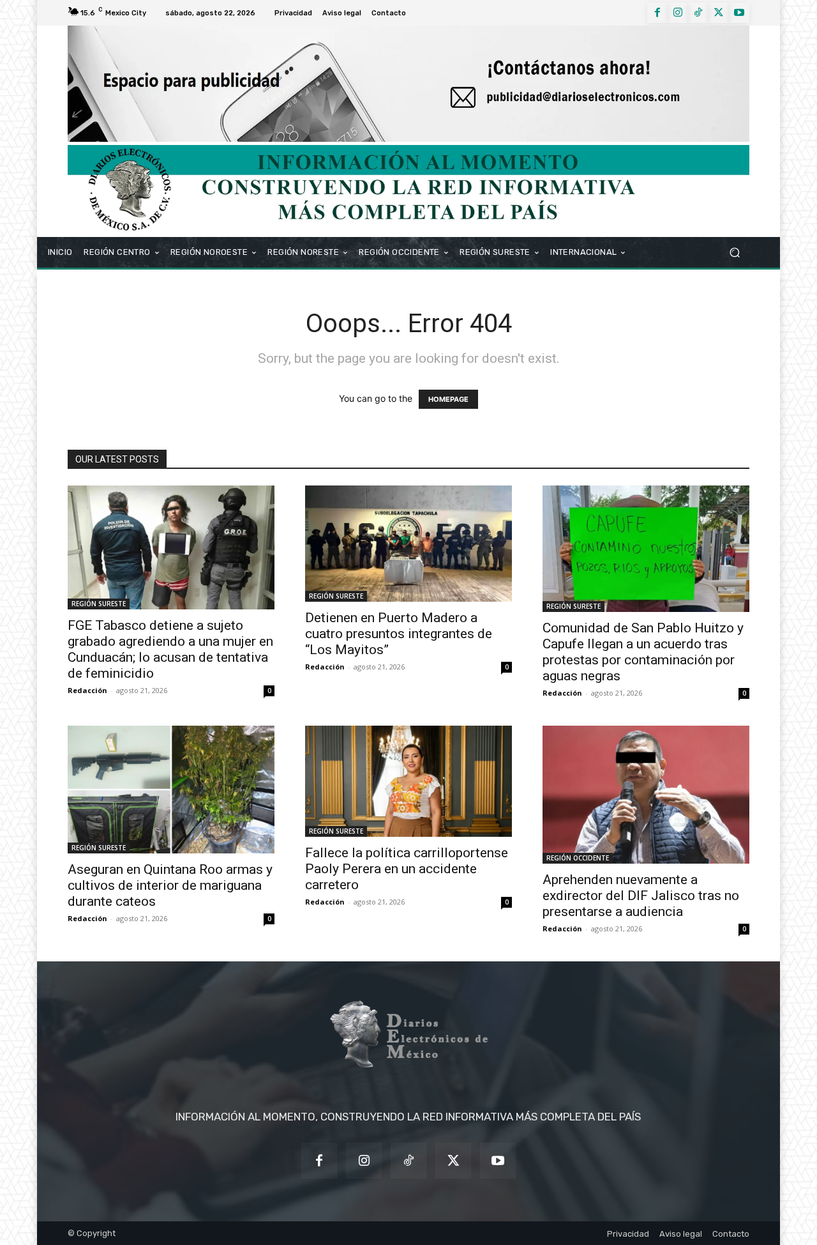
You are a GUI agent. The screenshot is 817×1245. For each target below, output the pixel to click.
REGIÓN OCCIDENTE (577, 857)
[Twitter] (718, 13)
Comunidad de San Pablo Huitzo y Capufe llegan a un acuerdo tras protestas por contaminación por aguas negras (643, 652)
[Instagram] (678, 13)
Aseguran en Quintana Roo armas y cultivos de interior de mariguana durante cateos (170, 885)
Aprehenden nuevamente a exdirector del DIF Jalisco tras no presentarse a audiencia (641, 895)
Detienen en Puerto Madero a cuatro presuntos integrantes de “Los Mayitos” (398, 633)
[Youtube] (739, 13)
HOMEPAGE (448, 399)
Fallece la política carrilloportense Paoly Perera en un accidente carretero (406, 868)
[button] (734, 252)
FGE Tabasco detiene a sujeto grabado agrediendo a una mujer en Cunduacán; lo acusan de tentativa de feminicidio (170, 649)
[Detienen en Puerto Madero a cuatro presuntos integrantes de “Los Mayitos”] (408, 543)
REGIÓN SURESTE (98, 603)
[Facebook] (657, 13)
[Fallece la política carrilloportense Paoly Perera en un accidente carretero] (408, 781)
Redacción (87, 690)
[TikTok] (698, 13)
